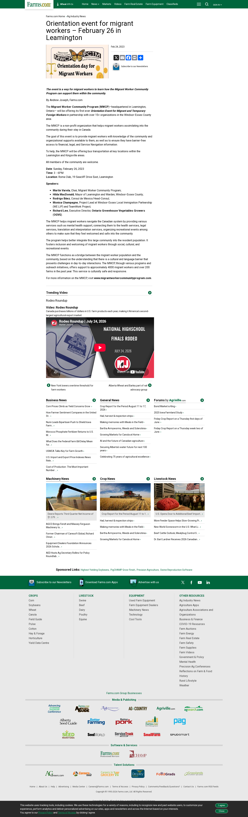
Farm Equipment (154, 4)
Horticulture (35, 638)
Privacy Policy (138, 786)
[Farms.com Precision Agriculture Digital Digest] (179, 722)
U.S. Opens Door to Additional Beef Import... (179, 514)
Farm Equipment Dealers (143, 605)
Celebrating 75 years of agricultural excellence (124, 456)
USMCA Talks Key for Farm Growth (64, 451)
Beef (82, 605)
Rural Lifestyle (188, 680)
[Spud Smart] (179, 735)
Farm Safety (186, 643)
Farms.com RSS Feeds (207, 786)
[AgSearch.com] (193, 709)
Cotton (32, 628)
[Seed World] (96, 735)
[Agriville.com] (165, 709)
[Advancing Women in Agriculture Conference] (54, 709)
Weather (184, 685)
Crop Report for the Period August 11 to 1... (124, 514)
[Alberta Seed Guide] (68, 722)
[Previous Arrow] (48, 385)
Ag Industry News (76, 16)
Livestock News (165, 478)
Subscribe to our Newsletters (134, 66)
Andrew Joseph (59, 100)
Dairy (82, 609)
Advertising (63, 786)
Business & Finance (191, 619)
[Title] (94, 400)
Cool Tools (135, 619)
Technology (136, 614)
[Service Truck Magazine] (124, 735)
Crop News (107, 478)
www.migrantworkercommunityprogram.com (122, 278)
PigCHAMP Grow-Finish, (123, 569)
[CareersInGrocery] (110, 774)
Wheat (32, 609)
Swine (82, 600)
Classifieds (172, 4)
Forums (170, 400)
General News (109, 400)
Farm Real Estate (134, 4)
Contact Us (188, 786)
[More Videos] (149, 293)
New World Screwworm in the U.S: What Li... (177, 527)
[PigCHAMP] (137, 754)
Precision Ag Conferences (194, 666)
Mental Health (187, 661)
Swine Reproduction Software (176, 569)
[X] (183, 582)
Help (53, 786)
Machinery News (57, 478)
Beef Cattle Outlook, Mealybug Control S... (176, 533)
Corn (31, 600)
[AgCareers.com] (54, 774)
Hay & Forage (37, 633)
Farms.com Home (55, 16)
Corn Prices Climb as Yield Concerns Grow (68, 406)
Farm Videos (186, 652)
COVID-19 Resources (192, 624)
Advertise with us (148, 582)
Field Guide (35, 619)
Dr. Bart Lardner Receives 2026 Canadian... (176, 539)
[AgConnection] (110, 709)
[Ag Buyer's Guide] (82, 709)
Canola (33, 614)
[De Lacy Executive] (137, 774)
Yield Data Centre (39, 643)
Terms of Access (120, 786)
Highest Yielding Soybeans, (95, 569)
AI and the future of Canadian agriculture (122, 441)
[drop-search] (206, 4)
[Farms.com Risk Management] (151, 722)
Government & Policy (191, 657)
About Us (43, 786)
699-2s (66, 4)
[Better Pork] (124, 722)
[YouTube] (199, 582)
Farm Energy (186, 633)
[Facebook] (191, 582)
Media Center (79, 786)
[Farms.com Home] (39, 4)
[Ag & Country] (137, 709)
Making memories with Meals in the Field (121, 422)
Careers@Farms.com (99, 786)
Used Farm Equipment (142, 600)
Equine (83, 619)
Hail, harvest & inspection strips (116, 416)
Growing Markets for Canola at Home (119, 434)
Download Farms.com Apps (101, 582)
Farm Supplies (187, 647)
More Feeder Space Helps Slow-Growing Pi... (177, 520)
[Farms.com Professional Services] (110, 754)
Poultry (83, 614)
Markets (106, 4)
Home (85, 4)
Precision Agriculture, (148, 569)
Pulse (32, 624)
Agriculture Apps (189, 605)
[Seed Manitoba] (68, 735)
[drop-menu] (198, 4)
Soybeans (34, 605)
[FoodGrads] (165, 774)
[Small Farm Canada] (151, 735)
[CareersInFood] (82, 774)
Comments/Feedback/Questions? (164, 786)
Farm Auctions (187, 628)
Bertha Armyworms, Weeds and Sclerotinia (123, 428)
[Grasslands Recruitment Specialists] (193, 774)
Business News (56, 400)
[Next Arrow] (149, 385)
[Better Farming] (96, 722)
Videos (117, 4)
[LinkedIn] (208, 582)
